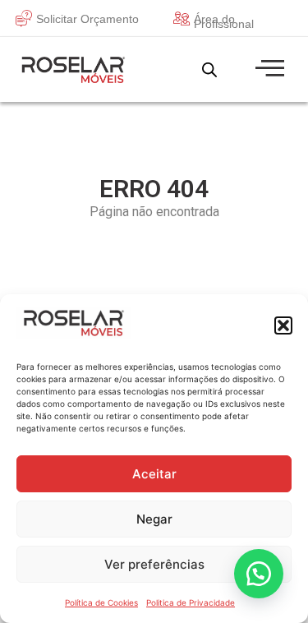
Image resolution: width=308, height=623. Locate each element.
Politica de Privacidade (190, 602)
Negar (154, 519)
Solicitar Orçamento (87, 18)
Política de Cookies (101, 602)
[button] (283, 325)
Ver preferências (154, 564)
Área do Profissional (224, 21)
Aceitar (154, 474)
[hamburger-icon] (267, 69)
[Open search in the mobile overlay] (209, 69)
